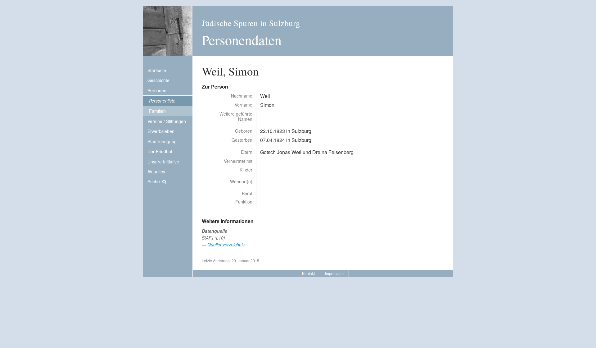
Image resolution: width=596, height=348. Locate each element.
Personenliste (162, 101)
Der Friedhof (159, 151)
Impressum (334, 273)
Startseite (156, 70)
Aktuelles (156, 171)
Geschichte (158, 80)
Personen (156, 90)
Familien (157, 111)
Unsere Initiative (163, 161)
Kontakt (308, 273)
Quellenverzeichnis (226, 244)
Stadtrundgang (162, 141)
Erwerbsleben (160, 131)
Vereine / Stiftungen (166, 121)
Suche (153, 181)
